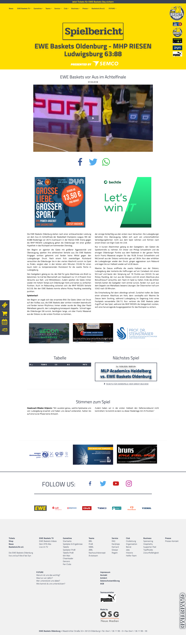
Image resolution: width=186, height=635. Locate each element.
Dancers (66, 561)
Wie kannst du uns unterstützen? (50, 583)
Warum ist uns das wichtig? (48, 575)
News (11, 8)
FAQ (113, 541)
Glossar (115, 549)
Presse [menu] (85, 8)
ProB (91, 543)
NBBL (91, 546)
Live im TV (43, 546)
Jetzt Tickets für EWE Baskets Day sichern (93, 1)
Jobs (128, 549)
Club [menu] (65, 8)
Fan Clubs (67, 564)
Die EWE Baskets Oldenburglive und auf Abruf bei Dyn (21, 554)
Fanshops (116, 543)
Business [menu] (75, 8)
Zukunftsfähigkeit (151, 552)
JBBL (91, 549)
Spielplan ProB (69, 549)
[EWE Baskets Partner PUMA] (110, 598)
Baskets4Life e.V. (98, 8)
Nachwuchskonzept (97, 552)
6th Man (66, 555)
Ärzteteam (93, 555)
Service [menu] (57, 8)
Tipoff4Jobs (148, 549)
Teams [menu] (48, 8)
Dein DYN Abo (45, 543)
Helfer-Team (131, 555)
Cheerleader (68, 558)
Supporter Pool (149, 546)
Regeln (115, 552)
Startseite (67, 541)
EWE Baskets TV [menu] (23, 8)
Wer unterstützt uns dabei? (48, 580)
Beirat (128, 546)
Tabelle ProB (68, 552)
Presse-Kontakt (172, 541)
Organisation (131, 543)
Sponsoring (148, 541)
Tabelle (66, 546)
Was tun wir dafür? (44, 577)
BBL (90, 541)
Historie (129, 552)
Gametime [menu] (38, 8)
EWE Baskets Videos (48, 541)
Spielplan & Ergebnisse (72, 543)
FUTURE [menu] (112, 8)
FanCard (115, 546)
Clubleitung (131, 541)
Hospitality (148, 543)
